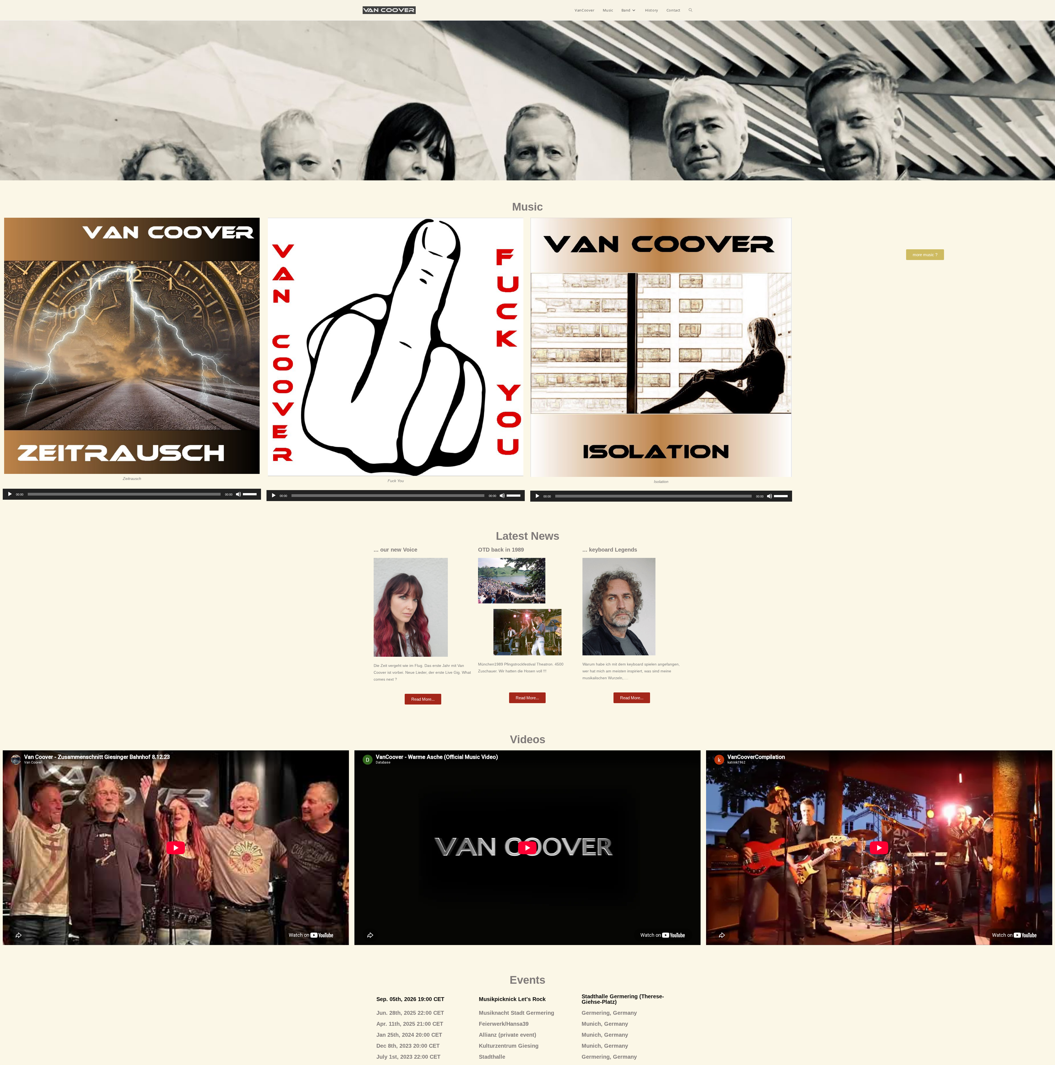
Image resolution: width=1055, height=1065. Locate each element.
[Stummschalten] (238, 494)
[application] (132, 494)
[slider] (250, 494)
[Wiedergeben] (10, 494)
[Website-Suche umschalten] (690, 10)
